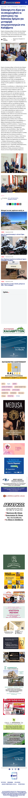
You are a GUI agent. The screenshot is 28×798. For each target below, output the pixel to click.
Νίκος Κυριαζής (5, 39)
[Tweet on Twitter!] (10, 204)
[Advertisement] (14, 538)
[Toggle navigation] (26, 2)
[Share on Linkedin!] (15, 204)
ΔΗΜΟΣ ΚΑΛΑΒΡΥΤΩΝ (20, 387)
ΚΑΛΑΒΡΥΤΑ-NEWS (23, 6)
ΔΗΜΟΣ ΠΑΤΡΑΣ (6, 390)
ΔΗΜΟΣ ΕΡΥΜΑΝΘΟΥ (7, 387)
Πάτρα (3, 396)
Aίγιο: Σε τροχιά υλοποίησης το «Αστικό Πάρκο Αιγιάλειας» (12, 235)
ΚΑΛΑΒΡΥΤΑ (5, 393)
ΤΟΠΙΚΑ (18, 396)
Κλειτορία (21, 393)
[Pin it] (18, 204)
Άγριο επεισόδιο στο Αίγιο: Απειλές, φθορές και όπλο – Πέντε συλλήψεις (13, 284)
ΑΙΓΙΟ (9, 6)
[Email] (20, 204)
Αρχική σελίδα (3, 6)
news (3, 232)
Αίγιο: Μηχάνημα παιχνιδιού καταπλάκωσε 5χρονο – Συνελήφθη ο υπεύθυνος (14, 259)
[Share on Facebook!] (8, 204)
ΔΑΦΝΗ (14, 383)
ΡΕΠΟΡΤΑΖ (10, 396)
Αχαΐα (8, 383)
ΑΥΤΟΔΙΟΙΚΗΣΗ (14, 6)
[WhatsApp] (13, 204)
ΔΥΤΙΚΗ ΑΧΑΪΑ (16, 390)
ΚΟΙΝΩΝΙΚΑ (13, 393)
